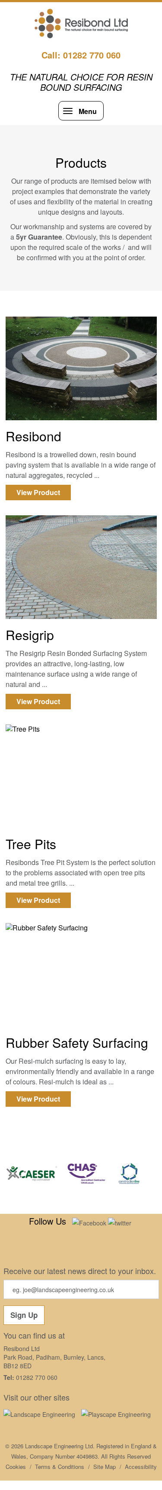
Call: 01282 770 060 (81, 55)
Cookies (16, 1466)
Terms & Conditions (59, 1466)
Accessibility (141, 1466)
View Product (38, 492)
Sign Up (24, 1315)
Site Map (104, 1466)
